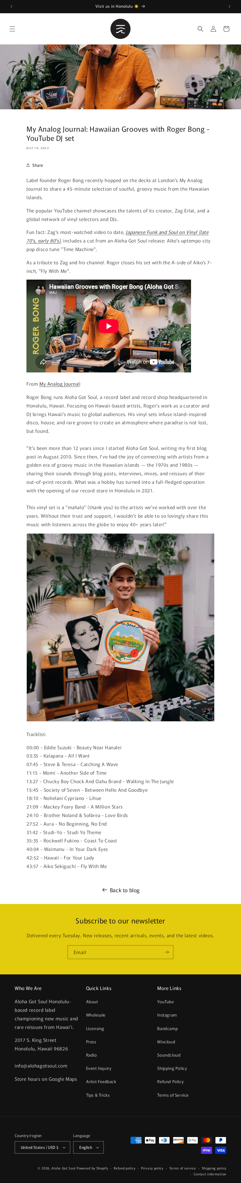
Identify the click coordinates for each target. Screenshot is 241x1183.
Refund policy (124, 1168)
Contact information (210, 1174)
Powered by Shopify (92, 1168)
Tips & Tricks (98, 1095)
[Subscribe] (166, 952)
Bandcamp (167, 1028)
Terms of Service (173, 1095)
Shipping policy (214, 1168)
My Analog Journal (59, 383)
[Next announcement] (229, 6)
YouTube (165, 1001)
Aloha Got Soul (63, 1168)
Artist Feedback (101, 1081)
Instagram (167, 1015)
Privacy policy (152, 1168)
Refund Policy (170, 1081)
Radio (91, 1055)
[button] (12, 28)
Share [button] (37, 165)
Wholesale (96, 1015)
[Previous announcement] (11, 6)
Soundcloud (168, 1055)
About (92, 1001)
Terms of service (182, 1168)
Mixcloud (166, 1042)
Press (91, 1042)
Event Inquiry (99, 1068)
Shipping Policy (172, 1068)
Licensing (95, 1028)
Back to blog (125, 890)
